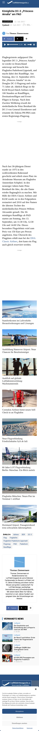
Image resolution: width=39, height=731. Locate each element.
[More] (26, 39)
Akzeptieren (19, 711)
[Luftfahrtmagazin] (16, 2)
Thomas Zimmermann (19, 33)
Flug (5, 538)
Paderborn (24, 544)
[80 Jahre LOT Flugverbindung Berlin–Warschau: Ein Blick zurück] (19, 456)
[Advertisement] (19, 142)
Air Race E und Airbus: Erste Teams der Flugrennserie (24, 639)
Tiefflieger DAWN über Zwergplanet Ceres (22, 649)
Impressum (29, 728)
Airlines (16, 535)
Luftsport (7, 21)
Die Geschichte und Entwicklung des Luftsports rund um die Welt (24, 628)
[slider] (12, 44)
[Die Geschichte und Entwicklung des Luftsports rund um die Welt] (7, 626)
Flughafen (13, 538)
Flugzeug (6, 544)
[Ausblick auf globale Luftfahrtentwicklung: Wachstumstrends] (19, 367)
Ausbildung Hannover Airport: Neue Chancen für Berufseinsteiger (19, 350)
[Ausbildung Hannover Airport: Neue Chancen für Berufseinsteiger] (19, 338)
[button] (36, 689)
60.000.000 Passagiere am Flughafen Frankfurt (24, 659)
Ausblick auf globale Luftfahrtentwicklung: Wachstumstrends (12, 381)
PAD (15, 544)
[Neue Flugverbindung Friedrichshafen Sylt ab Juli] (19, 427)
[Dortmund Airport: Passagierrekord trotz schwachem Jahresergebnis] (19, 513)
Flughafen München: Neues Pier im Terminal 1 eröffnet (18, 497)
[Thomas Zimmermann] (4, 33)
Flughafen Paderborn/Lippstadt (15, 541)
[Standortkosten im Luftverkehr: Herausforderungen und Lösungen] (19, 309)
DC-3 (30, 535)
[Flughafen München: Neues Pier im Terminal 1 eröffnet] (19, 484)
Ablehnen (19, 717)
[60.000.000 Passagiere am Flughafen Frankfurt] (7, 658)
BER (23, 535)
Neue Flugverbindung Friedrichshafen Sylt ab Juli (15, 440)
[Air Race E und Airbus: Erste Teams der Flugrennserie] (7, 638)
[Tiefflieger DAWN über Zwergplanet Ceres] (7, 648)
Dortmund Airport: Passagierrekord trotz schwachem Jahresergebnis (18, 526)
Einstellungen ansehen (19, 723)
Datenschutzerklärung (17, 728)
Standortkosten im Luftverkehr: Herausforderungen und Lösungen (18, 322)
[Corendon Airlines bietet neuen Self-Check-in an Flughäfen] (19, 398)
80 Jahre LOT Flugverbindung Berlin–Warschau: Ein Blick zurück (18, 468)
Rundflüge (7, 547)
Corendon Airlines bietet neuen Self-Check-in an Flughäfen (19, 411)
